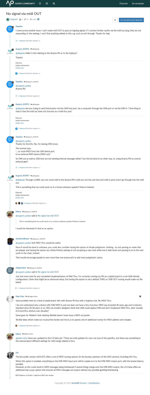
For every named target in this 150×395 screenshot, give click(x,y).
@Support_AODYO (31, 82)
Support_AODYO (22, 49)
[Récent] (40, 3)
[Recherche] (53, 3)
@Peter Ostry (28, 334)
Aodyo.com (20, 68)
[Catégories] (47, 3)
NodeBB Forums (79, 383)
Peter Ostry (20, 296)
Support (14, 19)
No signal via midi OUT (48, 216)
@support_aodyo (23, 86)
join (17, 353)
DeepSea (19, 26)
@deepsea (20, 53)
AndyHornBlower (22, 239)
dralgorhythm (21, 268)
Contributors (94, 383)
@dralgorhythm (32, 296)
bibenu (18, 211)
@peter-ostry (21, 338)
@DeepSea (35, 49)
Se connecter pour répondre (131, 20)
